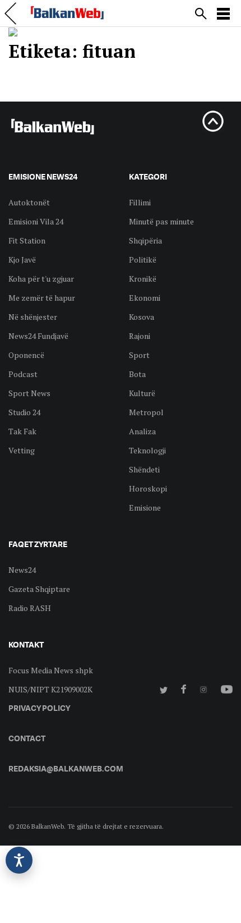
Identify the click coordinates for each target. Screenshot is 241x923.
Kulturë (142, 393)
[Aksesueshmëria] (19, 860)
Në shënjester (32, 316)
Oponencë (26, 355)
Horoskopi (148, 488)
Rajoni (139, 335)
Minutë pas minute (161, 221)
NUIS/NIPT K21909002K (50, 689)
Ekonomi (144, 297)
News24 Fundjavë (38, 335)
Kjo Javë (22, 259)
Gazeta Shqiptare (39, 589)
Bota (137, 374)
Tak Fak (22, 431)
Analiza (142, 431)
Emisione (145, 507)
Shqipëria (145, 240)
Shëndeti (144, 469)
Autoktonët (29, 202)
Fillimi (140, 202)
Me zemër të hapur (41, 297)
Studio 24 (24, 412)
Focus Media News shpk (50, 670)
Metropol (146, 412)
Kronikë (142, 278)
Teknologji (147, 450)
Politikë (142, 259)
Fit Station (26, 240)
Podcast (23, 374)
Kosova (141, 316)
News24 (22, 569)
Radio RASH (29, 608)
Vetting (21, 450)
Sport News (29, 393)
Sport (139, 355)
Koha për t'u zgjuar (41, 278)
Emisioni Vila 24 (35, 221)
